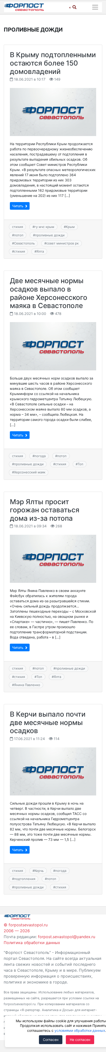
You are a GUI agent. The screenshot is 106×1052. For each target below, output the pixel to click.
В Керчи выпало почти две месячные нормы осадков (48, 722)
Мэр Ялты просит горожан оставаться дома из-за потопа (44, 510)
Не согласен (80, 1039)
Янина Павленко (27, 685)
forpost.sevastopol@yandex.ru (66, 936)
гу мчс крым (44, 227)
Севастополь (24, 243)
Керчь (39, 871)
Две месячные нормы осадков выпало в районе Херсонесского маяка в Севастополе (48, 293)
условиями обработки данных (79, 1030)
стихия (17, 227)
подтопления (24, 879)
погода (40, 456)
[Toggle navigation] (95, 7)
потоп (18, 235)
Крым (70, 227)
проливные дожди (50, 235)
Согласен (50, 1039)
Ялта (40, 251)
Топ (80, 464)
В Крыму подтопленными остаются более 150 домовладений (53, 63)
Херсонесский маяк (29, 472)
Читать (18, 206)
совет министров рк (62, 243)
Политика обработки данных (32, 942)
